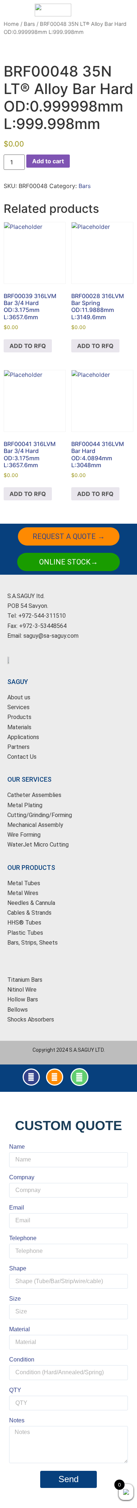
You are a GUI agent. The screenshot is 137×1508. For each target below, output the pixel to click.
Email (16, 1208)
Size (15, 1299)
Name (17, 1147)
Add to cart (48, 161)
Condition (21, 1360)
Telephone (23, 1238)
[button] (97, 10)
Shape (17, 1268)
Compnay (21, 1177)
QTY (15, 1390)
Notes (16, 1420)
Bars (29, 24)
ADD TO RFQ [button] (27, 345)
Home (11, 24)
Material (19, 1329)
